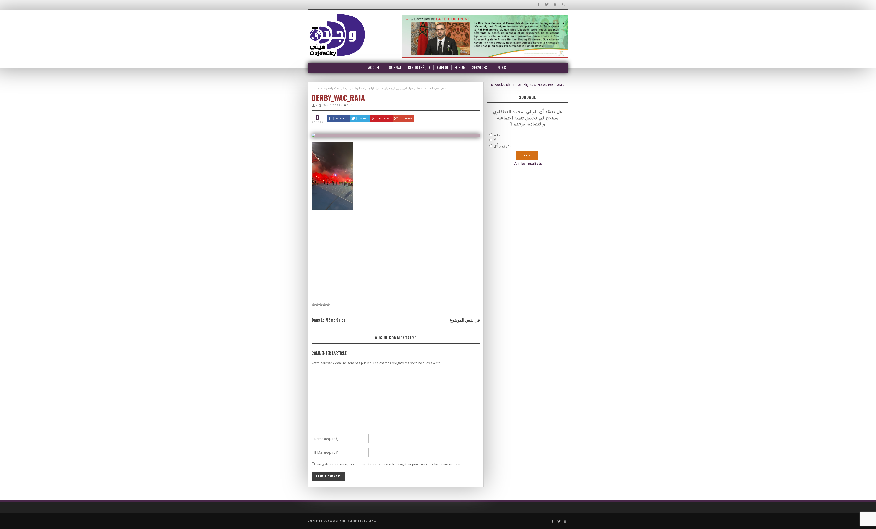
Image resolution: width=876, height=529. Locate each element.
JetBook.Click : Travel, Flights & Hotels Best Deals (527, 84)
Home (315, 88)
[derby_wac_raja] (396, 135)
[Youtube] (555, 4)
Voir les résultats (528, 163)
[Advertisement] (396, 265)
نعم (496, 134)
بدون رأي (502, 145)
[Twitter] (546, 4)
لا (494, 140)
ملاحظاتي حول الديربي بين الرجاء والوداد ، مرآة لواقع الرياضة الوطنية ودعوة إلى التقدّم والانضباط (373, 88)
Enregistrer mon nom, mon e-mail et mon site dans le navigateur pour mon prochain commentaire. (388, 464)
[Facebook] (538, 4)
